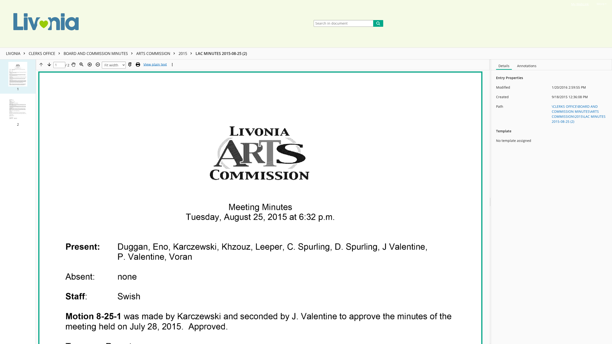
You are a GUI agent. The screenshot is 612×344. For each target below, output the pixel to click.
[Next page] (49, 64)
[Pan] (73, 64)
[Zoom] (81, 64)
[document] (551, 201)
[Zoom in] (90, 64)
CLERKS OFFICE (42, 53)
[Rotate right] (130, 64)
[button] (18, 76)
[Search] (378, 23)
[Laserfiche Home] (154, 24)
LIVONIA (13, 53)
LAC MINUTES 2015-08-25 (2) (221, 53)
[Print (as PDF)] (138, 64)
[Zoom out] (98, 64)
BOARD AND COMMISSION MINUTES (96, 53)
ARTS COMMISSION (153, 53)
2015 (183, 53)
